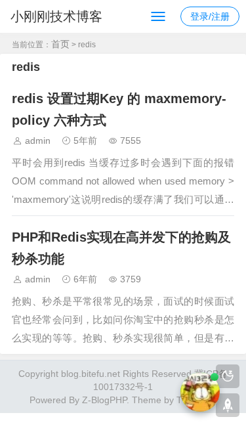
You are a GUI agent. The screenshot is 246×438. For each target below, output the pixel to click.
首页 (60, 44)
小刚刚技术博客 (56, 16)
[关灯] (227, 376)
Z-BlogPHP (104, 400)
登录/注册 (210, 16)
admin (38, 140)
